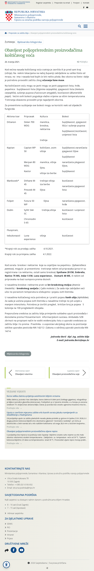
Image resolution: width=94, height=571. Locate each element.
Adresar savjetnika (15, 513)
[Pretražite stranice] (79, 26)
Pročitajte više (13, 408)
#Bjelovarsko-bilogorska (18, 353)
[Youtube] (87, 7)
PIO (8, 527)
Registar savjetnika (43, 3)
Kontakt (86, 3)
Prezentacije (12, 531)
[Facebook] (83, 7)
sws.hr (47, 568)
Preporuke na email (62, 3)
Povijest (76, 3)
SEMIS (9, 523)
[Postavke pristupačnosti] (6, 564)
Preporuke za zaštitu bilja (19, 33)
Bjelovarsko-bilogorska (29, 42)
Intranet (10, 534)
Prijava (10, 538)
